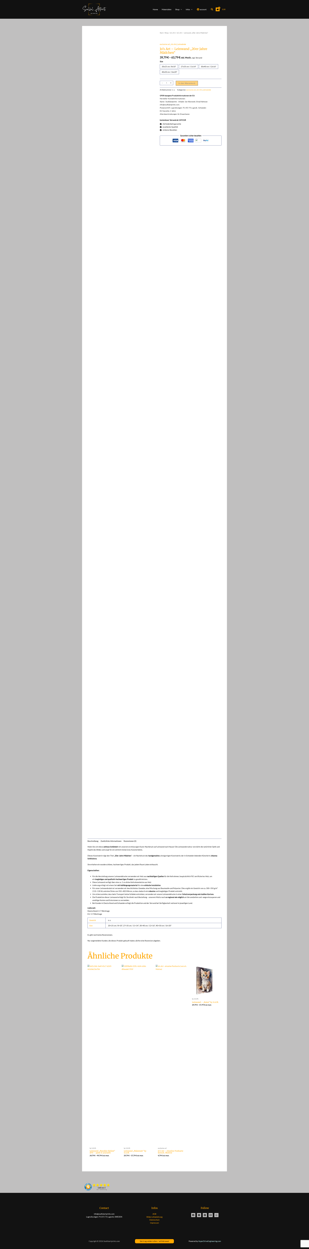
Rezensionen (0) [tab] (130, 841)
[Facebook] (193, 1215)
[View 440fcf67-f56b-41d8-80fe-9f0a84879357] (129, 658)
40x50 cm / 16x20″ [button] (169, 72)
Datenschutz (154, 1220)
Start (161, 33)
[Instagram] (199, 1215)
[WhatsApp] (216, 1215)
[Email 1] (211, 1215)
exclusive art (165, 44)
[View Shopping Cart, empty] (218, 9)
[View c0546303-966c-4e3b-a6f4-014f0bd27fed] (112, 658)
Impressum (154, 1223)
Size (161, 61)
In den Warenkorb (186, 83)
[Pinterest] (205, 1215)
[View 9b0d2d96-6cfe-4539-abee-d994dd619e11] (147, 740)
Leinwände (181, 44)
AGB (154, 1214)
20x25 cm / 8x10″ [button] (169, 66)
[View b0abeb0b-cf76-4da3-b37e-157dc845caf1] (95, 658)
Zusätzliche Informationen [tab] (111, 841)
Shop (167, 33)
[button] (180, 9)
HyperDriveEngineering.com (209, 1241)
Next (154, 741)
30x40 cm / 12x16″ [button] (208, 66)
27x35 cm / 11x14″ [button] (188, 66)
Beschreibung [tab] (93, 841)
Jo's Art (172, 33)
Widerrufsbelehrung (154, 1217)
